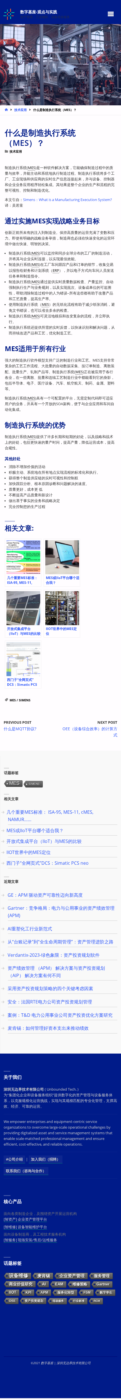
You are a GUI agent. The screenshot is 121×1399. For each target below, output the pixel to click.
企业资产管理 (72, 1275)
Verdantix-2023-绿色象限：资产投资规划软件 (54, 955)
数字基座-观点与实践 (38, 11)
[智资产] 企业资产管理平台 (25, 1219)
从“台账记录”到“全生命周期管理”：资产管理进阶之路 (60, 942)
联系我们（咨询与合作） (26, 1171)
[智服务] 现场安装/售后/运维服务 (30, 1240)
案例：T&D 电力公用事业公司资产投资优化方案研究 (60, 1015)
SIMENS (24, 700)
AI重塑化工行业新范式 (30, 929)
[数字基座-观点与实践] (9, 13)
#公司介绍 (14, 1159)
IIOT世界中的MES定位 (28, 852)
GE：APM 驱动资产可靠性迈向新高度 (45, 895)
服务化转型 (65, 1293)
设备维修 (18, 1275)
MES (13, 700)
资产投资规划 (34, 1300)
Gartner (103, 1284)
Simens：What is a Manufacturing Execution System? (67, 199)
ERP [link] (56, 270)
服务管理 (102, 1276)
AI (44, 1284)
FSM (87, 1292)
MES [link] (31, 167)
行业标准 (78, 1300)
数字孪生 (106, 1292)
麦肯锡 (43, 1275)
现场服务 (58, 1300)
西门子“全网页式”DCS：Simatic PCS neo (47, 863)
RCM (97, 1300)
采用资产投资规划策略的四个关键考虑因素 (50, 988)
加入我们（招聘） (45, 1159)
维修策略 (80, 1284)
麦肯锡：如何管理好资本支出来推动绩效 (48, 1028)
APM (44, 1293)
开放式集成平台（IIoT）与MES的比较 (44, 841)
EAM (59, 1284)
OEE (12, 1300)
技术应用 (20, 110)
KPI (28, 1293)
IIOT (12, 1292)
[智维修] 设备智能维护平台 (25, 1227)
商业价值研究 (21, 1284)
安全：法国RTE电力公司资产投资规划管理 (50, 1002)
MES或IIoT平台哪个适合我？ (35, 830)
